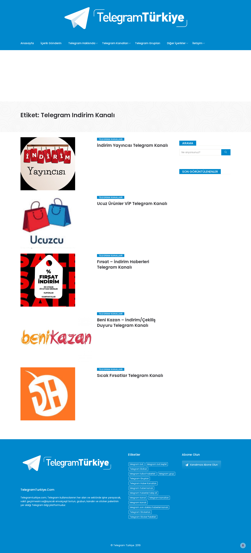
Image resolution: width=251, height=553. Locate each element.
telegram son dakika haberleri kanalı (149, 507)
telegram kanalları (159, 497)
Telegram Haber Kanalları (143, 483)
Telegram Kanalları (115, 43)
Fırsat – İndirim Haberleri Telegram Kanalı (123, 264)
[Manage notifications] (243, 545)
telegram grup (166, 473)
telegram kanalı (138, 502)
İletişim (197, 43)
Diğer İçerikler (176, 43)
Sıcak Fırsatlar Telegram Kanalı (130, 375)
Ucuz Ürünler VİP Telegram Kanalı (132, 203)
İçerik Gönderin (51, 43)
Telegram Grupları (147, 43)
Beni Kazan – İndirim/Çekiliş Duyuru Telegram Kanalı (126, 322)
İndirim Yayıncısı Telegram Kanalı (132, 145)
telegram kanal (138, 497)
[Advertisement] (125, 76)
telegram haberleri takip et (143, 492)
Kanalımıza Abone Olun (204, 464)
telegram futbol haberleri (142, 473)
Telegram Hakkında (81, 43)
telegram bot (136, 464)
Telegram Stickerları (140, 512)
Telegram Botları (138, 468)
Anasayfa (27, 43)
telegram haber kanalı (141, 488)
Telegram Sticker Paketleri (143, 516)
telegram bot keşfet (157, 464)
